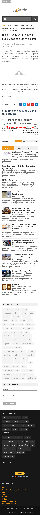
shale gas (7, 336)
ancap (13, 449)
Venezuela (7, 309)
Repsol (16, 336)
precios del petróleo (25, 328)
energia (17, 347)
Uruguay (31, 351)
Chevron (15, 344)
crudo (29, 363)
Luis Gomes (29, 512)
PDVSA (17, 309)
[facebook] (12, 509)
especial (14, 321)
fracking (16, 355)
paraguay (23, 429)
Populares (8, 148)
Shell (24, 367)
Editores (31, 148)
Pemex (13, 324)
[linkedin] (28, 509)
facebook (33, 141)
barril (16, 374)
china (6, 328)
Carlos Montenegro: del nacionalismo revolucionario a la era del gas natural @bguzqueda (24, 210)
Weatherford (23, 445)
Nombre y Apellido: (10, 396)
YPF (5, 332)
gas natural (27, 336)
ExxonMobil (8, 363)
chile (24, 359)
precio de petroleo (10, 351)
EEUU (31, 313)
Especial (20, 148)
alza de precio (13, 26)
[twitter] (8, 509)
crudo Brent (31, 378)
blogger (18, 141)
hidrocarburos (27, 370)
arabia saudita (26, 340)
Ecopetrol (7, 340)
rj (10, 28)
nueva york (8, 359)
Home (4, 26)
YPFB (15, 340)
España (6, 344)
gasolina (7, 355)
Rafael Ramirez (27, 344)
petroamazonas (24, 449)
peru (5, 324)
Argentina (26, 317)
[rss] (24, 509)
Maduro (6, 378)
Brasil (6, 321)
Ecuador (12, 332)
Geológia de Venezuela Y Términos (25, 152)
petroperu (20, 453)
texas (31, 374)
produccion (7, 347)
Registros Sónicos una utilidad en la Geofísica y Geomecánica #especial (24, 227)
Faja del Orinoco (18, 378)
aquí (25, 479)
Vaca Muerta (19, 363)
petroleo (7, 317)
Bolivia (22, 321)
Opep (22, 26)
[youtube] (20, 509)
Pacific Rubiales (28, 355)
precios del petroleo (10, 313)
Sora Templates (19, 512)
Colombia (16, 317)
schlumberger (8, 456)
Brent (13, 328)
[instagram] (32, 509)
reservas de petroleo (11, 367)
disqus (25, 141)
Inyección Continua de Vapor (22, 271)
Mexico (23, 313)
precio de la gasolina (11, 370)
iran (26, 332)
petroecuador (8, 453)
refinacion (7, 374)
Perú (23, 374)
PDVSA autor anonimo (10, 180)
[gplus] (16, 509)
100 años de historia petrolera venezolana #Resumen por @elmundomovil (23, 257)
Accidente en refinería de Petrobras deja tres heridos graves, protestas (22, 194)
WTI (30, 321)
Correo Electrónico (9, 389)
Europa (22, 351)
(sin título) (16, 285)
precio (17, 359)
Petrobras (29, 324)
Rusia (21, 324)
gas (20, 332)
